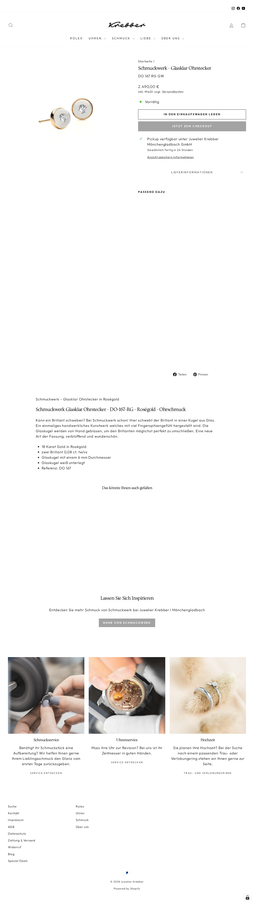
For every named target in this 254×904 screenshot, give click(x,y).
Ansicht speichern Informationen (170, 157)
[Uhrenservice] (127, 695)
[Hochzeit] (208, 695)
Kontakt (13, 813)
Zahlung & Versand (21, 840)
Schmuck (122, 38)
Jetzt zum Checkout (192, 126)
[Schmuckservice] (46, 695)
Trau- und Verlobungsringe (208, 773)
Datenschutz (17, 833)
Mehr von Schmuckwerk (127, 623)
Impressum (16, 820)
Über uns (82, 827)
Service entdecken (46, 773)
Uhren (96, 38)
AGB (11, 827)
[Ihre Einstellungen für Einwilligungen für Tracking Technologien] (247, 897)
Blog (11, 854)
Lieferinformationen (192, 172)
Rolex (76, 38)
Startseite (145, 61)
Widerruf (14, 847)
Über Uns (171, 38)
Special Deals (18, 861)
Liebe (146, 38)
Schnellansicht (36, 552)
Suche (12, 806)
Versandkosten (173, 92)
